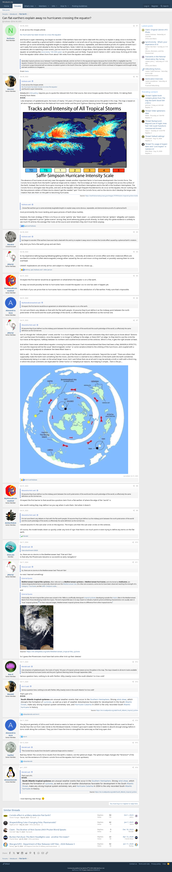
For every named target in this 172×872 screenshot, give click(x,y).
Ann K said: (25, 686)
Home (6, 6)
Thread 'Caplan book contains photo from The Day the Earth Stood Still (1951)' (155, 99)
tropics (115, 598)
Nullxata (7, 21)
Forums (17, 6)
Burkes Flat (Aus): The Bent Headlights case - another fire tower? (39, 836)
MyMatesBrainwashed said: (31, 303)
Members (43, 6)
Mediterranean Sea (69, 584)
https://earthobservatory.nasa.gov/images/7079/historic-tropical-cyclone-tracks (111, 196)
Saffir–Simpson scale (49, 586)
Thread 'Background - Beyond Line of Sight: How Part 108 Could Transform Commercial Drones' (156, 124)
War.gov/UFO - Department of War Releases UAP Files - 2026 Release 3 (42, 844)
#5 (137, 276)
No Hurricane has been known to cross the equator (40, 34)
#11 (136, 562)
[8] (39, 602)
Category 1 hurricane (29, 586)
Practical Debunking (152, 85)
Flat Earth (33, 818)
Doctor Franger (14, 818)
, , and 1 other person (38, 270)
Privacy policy (156, 864)
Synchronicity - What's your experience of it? (156, 43)
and (30, 226)
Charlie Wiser (13, 839)
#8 (137, 486)
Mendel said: (26, 547)
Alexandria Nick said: (29, 325)
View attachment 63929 (30, 550)
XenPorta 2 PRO (77, 870)
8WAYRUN (97, 870)
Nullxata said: (26, 81)
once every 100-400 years (51, 52)
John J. (132, 817)
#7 (137, 320)
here (26, 71)
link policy (34, 93)
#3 (137, 232)
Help (164, 864)
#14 (136, 720)
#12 (136, 662)
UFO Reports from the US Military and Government (40, 846)
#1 (137, 26)
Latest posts (147, 25)
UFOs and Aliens (34, 825)
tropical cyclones (90, 598)
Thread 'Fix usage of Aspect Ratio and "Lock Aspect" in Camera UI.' (156, 146)
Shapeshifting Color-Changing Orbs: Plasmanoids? (32, 822)
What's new (29, 6)
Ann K (132, 824)
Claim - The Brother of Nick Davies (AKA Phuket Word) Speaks (37, 829)
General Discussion (151, 75)
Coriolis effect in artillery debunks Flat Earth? (30, 815)
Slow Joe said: (26, 567)
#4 (137, 252)
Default (7, 864)
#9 (137, 510)
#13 (136, 682)
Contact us (133, 864)
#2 (137, 77)
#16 (136, 767)
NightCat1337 (13, 825)
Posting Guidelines (79, 6)
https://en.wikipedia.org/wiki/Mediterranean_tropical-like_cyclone (53, 651)
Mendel (131, 832)
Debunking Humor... (153, 69)
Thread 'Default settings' (155, 136)
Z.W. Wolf (12, 832)
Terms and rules (144, 864)
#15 (136, 743)
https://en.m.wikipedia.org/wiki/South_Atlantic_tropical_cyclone (117, 710)
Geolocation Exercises (154, 79)
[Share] (133, 26)
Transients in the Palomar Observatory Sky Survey (155, 57)
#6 (137, 298)
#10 (136, 542)
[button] (11, 6)
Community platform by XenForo (86, 868)
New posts (6, 10)
